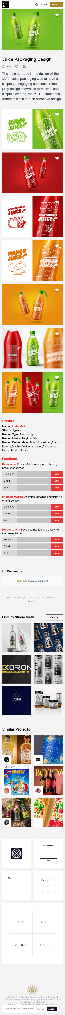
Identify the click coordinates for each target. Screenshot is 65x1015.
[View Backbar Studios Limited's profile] (6, 759)
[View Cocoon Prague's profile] (38, 822)
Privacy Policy (12, 999)
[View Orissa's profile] (6, 822)
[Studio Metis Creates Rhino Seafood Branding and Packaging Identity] (16, 700)
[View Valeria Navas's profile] (38, 790)
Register (56, 4)
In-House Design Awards (44, 1004)
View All (54, 617)
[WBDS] (42, 879)
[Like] (57, 15)
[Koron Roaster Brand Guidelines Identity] (16, 669)
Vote (57, 474)
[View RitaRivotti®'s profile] (38, 759)
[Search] (36, 4)
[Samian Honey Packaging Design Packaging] (48, 700)
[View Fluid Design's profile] (6, 790)
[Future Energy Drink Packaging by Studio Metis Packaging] (48, 669)
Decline (40, 1008)
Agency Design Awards (19, 1004)
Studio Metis (18, 426)
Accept (51, 1008)
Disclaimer (39, 1001)
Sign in (44, 4)
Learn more (27, 1008)
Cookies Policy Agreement (34, 999)
